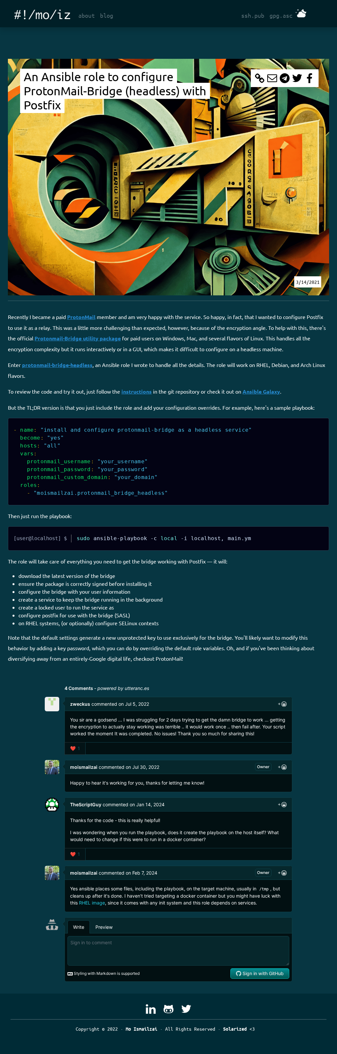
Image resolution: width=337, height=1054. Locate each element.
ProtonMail (81, 316)
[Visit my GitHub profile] (168, 1009)
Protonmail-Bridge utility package (78, 338)
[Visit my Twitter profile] (186, 1009)
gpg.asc (281, 15)
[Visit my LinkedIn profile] (151, 1009)
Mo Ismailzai (141, 1029)
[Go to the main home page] (42, 14)
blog (106, 15)
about (86, 15)
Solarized (235, 1029)
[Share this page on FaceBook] (309, 78)
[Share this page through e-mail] (272, 78)
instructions (136, 391)
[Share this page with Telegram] (284, 78)
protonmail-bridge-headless (57, 364)
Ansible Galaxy (261, 391)
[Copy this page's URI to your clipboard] (259, 78)
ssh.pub (252, 15)
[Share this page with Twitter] (297, 78)
